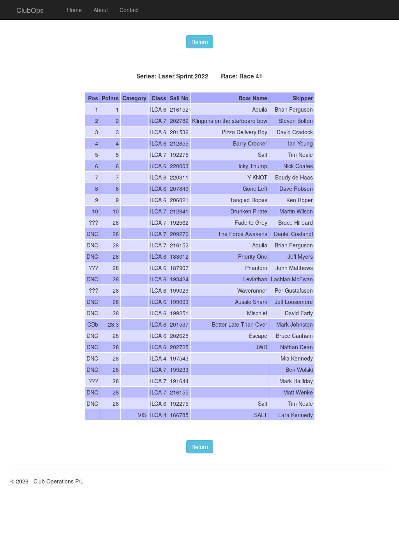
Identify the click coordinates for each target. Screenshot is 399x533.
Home (74, 10)
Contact (129, 10)
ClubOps (30, 10)
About (101, 10)
